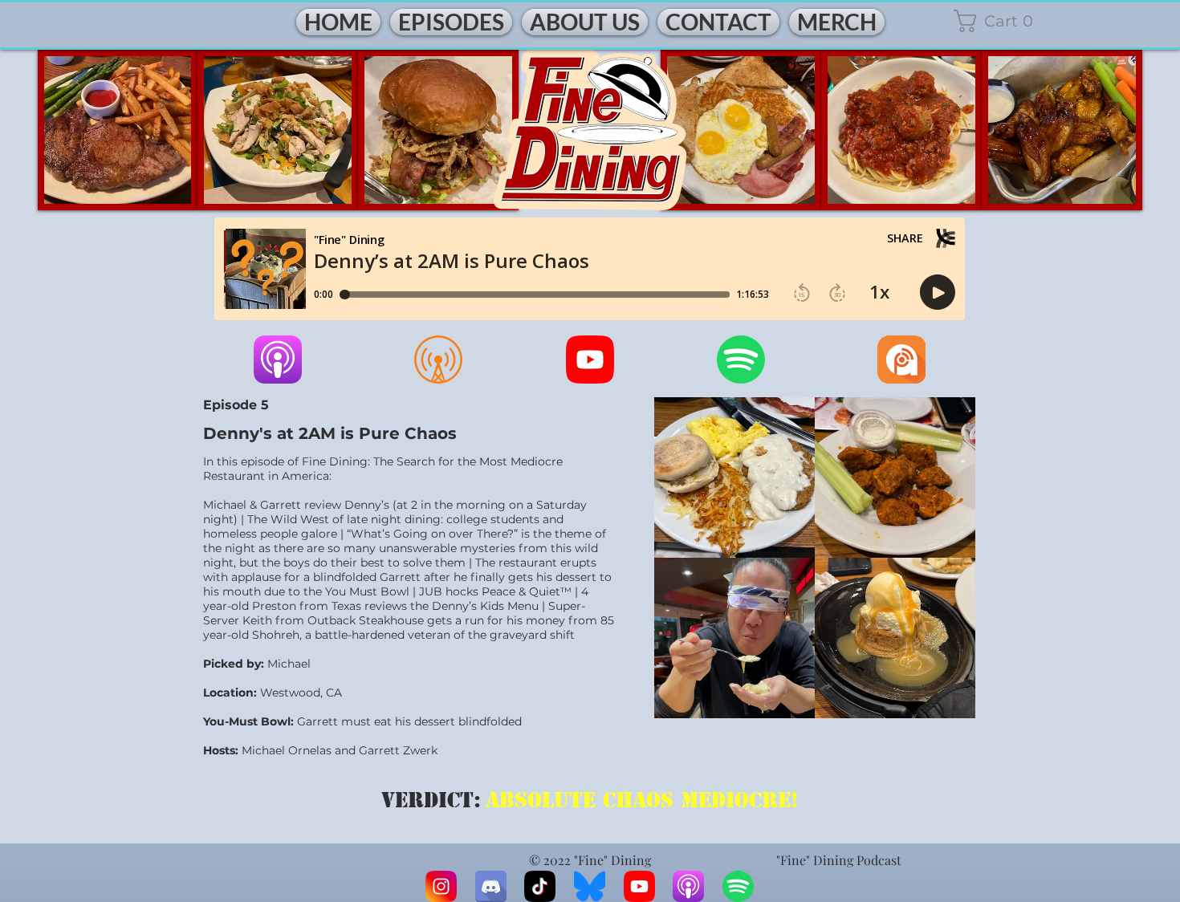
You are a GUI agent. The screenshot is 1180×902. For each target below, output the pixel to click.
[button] (1007, 21)
